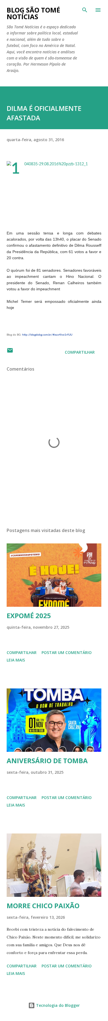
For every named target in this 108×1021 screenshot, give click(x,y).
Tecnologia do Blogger (57, 1005)
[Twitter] (23, 320)
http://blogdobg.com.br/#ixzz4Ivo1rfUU (47, 334)
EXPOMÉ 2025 (29, 615)
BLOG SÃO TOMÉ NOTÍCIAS (33, 13)
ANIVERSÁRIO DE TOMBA (47, 760)
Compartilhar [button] (80, 352)
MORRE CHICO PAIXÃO (43, 905)
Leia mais (16, 660)
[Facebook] (12, 320)
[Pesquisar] (84, 10)
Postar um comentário (67, 652)
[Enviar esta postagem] (10, 352)
